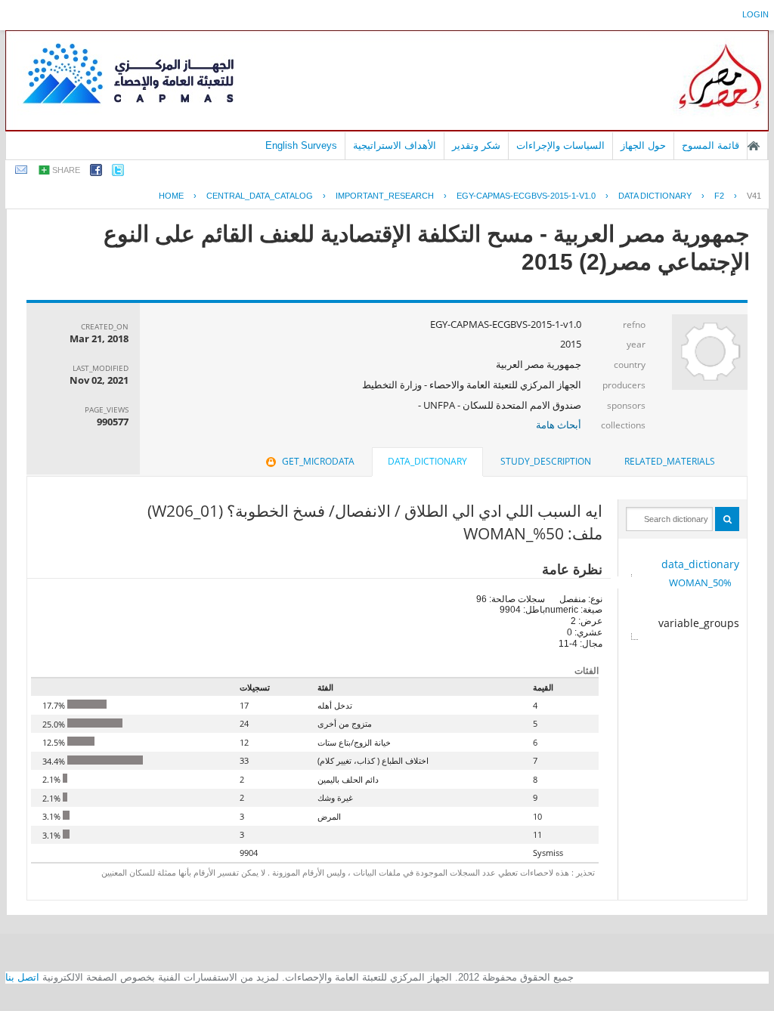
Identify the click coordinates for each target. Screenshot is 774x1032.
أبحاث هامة (558, 424)
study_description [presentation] (545, 461)
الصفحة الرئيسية (754, 146)
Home (171, 195)
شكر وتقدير (476, 145)
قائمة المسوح (710, 145)
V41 (754, 195)
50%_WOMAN (700, 582)
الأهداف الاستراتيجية (394, 145)
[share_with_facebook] (96, 172)
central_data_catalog (259, 195)
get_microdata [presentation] (318, 461)
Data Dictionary (655, 195)
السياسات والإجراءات (560, 145)
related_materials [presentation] (669, 461)
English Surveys (301, 145)
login (755, 14)
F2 (719, 195)
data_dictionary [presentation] (427, 461)
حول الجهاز (643, 145)
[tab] (669, 461)
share (66, 170)
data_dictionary (700, 564)
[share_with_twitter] (118, 172)
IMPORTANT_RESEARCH (385, 195)
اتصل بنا (22, 977)
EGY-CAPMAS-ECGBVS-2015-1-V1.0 (526, 195)
